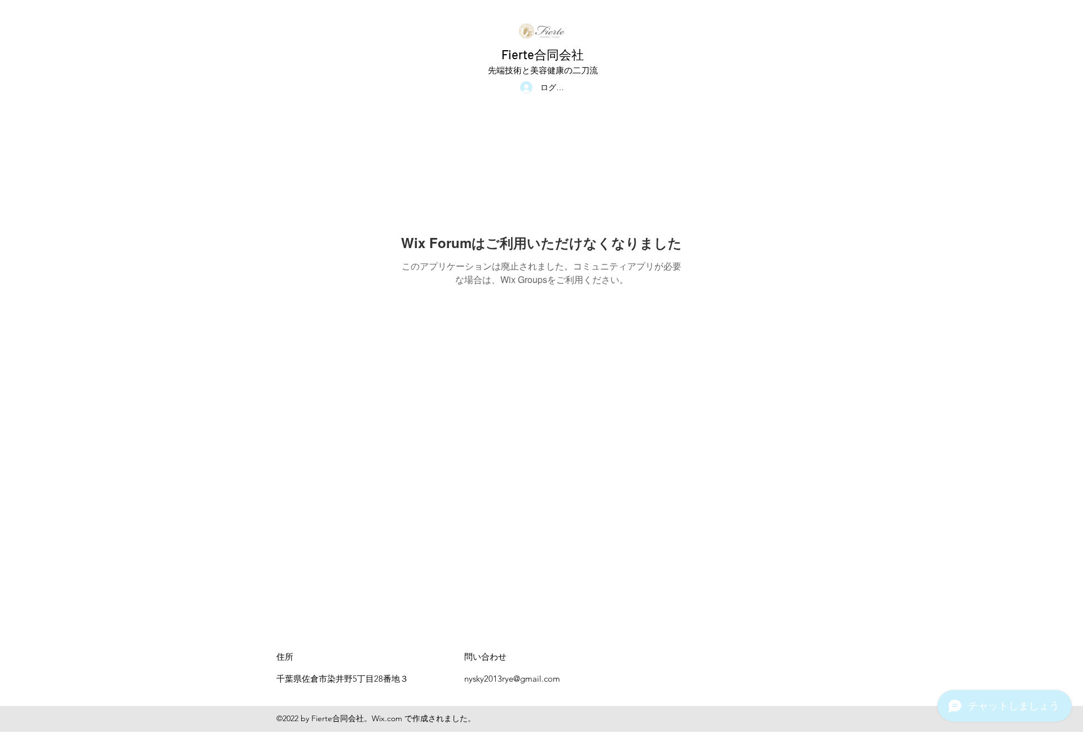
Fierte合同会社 (542, 54)
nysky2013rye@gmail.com (512, 678)
